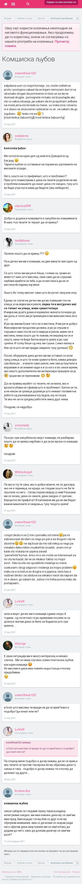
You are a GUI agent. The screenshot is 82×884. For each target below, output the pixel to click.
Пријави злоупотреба (17, 876)
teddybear (22, 240)
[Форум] (13, 4)
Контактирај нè (62, 872)
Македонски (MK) (12, 872)
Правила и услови (41, 876)
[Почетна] (5, 4)
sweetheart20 (25, 73)
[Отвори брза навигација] (77, 18)
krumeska (22, 791)
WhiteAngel (23, 472)
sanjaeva (21, 136)
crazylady (22, 425)
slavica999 (23, 206)
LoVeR (19, 601)
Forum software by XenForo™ (17, 879)
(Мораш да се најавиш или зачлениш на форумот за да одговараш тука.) (41, 853)
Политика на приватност (66, 876)
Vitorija (20, 644)
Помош (76, 872)
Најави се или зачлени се (61, 2)
